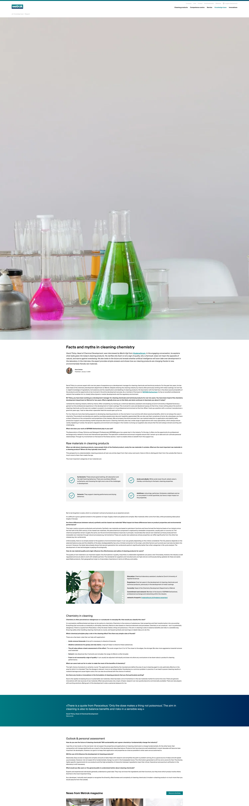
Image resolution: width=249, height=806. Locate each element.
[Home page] (17, 7)
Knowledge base (221, 7)
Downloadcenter (209, 3)
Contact (200, 3)
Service (209, 7)
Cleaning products (181, 7)
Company (188, 3)
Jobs (194, 3)
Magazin (27, 14)
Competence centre (197, 7)
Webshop (218, 3)
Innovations (233, 7)
